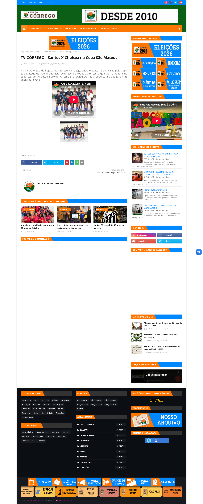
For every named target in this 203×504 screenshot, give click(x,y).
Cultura (55, 400)
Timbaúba (99, 467)
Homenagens (38, 436)
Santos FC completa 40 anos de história (108, 226)
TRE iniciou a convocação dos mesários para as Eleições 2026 (162, 347)
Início (23, 2)
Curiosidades (27, 432)
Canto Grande (99, 424)
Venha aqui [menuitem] (70, 28)
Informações (58, 404)
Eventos (47, 404)
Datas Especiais (42, 432)
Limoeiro (99, 446)
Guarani (99, 430)
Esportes (35, 51)
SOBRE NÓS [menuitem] (34, 28)
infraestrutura (27, 417)
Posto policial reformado (155, 190)
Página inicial (26, 51)
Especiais (65, 432)
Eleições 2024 (96, 404)
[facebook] (171, 2)
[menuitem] (24, 28)
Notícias (51, 409)
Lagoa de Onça (99, 435)
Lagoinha (99, 440)
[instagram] (166, 2)
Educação (26, 404)
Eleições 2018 (96, 400)
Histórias (25, 436)
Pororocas (99, 462)
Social (36, 413)
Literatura (26, 409)
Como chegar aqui (35, 2)
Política (80, 409)
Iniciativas (50, 436)
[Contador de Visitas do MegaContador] (156, 401)
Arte (35, 400)
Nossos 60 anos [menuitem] (109, 28)
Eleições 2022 (82, 404)
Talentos (41, 441)
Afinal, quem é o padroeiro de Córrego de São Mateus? (163, 324)
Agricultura (26, 400)
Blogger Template (37, 500)
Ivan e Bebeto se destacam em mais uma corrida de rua (72, 226)
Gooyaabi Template (65, 500)
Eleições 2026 (111, 404)
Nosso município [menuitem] (88, 28)
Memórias (61, 436)
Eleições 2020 (111, 400)
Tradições (60, 413)
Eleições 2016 (82, 400)
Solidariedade (47, 413)
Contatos (48, 2)
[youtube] (180, 2)
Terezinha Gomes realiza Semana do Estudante (161, 336)
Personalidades (28, 441)
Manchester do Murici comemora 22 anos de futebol (37, 226)
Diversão (55, 432)
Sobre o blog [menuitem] (52, 28)
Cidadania (45, 400)
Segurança (26, 413)
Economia (65, 400)
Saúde (60, 409)
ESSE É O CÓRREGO (30, 64)
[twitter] (175, 2)
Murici (99, 451)
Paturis (99, 457)
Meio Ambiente (39, 409)
